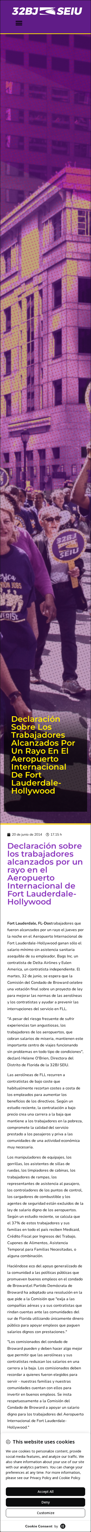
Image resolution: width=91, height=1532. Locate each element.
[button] (18, 23)
